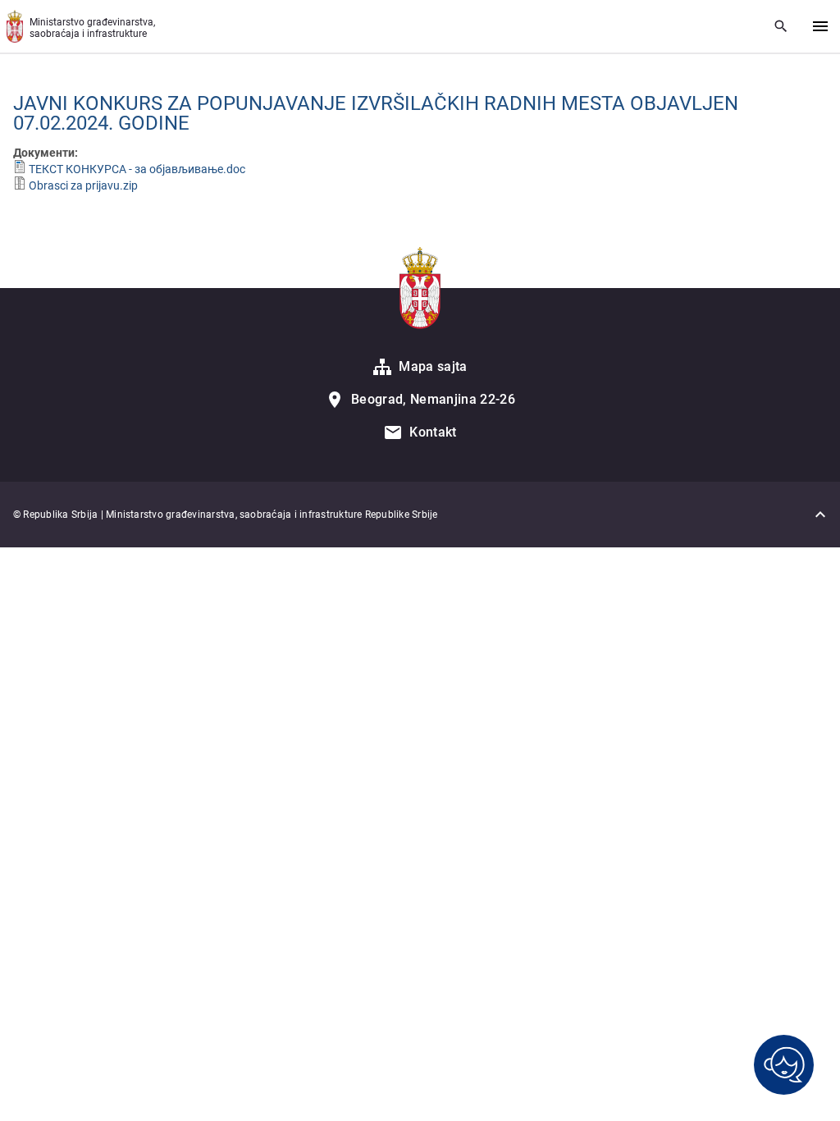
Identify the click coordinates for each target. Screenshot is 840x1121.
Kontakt (432, 432)
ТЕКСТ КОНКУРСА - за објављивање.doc (137, 169)
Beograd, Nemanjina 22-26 (433, 399)
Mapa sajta (433, 366)
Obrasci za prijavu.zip (83, 185)
